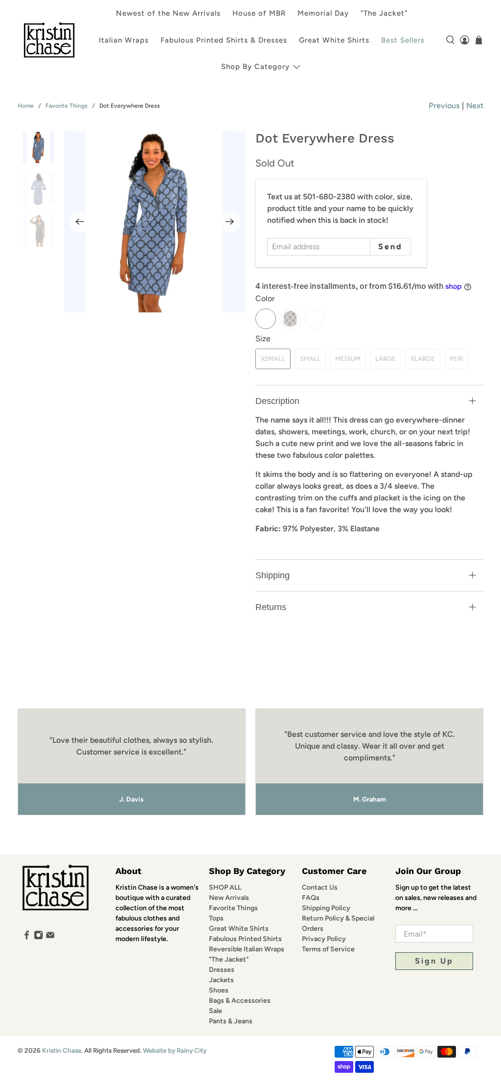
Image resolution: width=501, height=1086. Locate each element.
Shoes (218, 990)
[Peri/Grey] (265, 318)
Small (310, 358)
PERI (456, 358)
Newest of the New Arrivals (168, 13)
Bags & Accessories (240, 1000)
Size (263, 338)
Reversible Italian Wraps (246, 949)
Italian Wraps (124, 40)
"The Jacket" (384, 13)
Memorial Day (323, 13)
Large (385, 358)
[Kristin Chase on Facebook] (26, 937)
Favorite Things (67, 106)
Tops (216, 918)
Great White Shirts (334, 40)
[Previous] (80, 222)
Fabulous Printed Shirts (245, 939)
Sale (215, 1011)
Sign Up (434, 961)
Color (264, 298)
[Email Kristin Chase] (50, 937)
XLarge (422, 358)
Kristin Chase (61, 1050)
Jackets (221, 980)
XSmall (273, 358)
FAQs (310, 898)
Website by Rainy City (174, 1050)
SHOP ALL (225, 887)
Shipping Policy (326, 908)
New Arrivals (229, 898)
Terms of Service (328, 949)
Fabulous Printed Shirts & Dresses (223, 40)
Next (474, 105)
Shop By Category (255, 66)
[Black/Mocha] (290, 318)
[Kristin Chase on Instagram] (38, 937)
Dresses (221, 970)
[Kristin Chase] (49, 40)
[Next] (230, 222)
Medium (348, 358)
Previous (444, 105)
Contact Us (320, 887)
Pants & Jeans (230, 1021)
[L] (314, 318)
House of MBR (259, 13)
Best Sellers (403, 40)
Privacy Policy (324, 939)
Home (26, 106)
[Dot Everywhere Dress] (155, 222)
